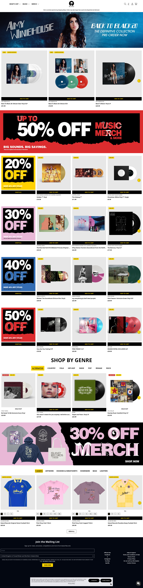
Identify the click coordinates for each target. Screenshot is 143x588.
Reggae (99, 368)
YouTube (107, 561)
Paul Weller (111, 411)
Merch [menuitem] (34, 4)
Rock (108, 368)
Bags (95, 471)
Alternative (37, 368)
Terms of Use (131, 557)
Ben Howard (40, 347)
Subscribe (47, 565)
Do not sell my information (131, 561)
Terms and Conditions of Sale (131, 554)
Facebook (107, 554)
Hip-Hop (71, 368)
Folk (62, 368)
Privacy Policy (131, 559)
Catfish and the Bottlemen (115, 195)
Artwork (49, 471)
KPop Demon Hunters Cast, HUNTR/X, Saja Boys (49, 195)
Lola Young (40, 412)
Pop (90, 368)
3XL (59, 514)
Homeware (85, 471)
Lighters (104, 471)
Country (51, 368)
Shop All (18, 192)
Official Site (107, 552)
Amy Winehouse (5, 101)
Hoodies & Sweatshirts (66, 471)
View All (72, 531)
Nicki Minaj (75, 347)
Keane (73, 412)
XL (11, 514)
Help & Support (131, 552)
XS (37, 514)
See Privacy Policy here (49, 561)
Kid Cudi (110, 347)
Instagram (107, 559)
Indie (81, 368)
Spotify (107, 563)
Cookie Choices (131, 563)
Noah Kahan (111, 296)
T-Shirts (39, 471)
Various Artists (41, 296)
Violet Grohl (4, 411)
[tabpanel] (71, 395)
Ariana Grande (76, 296)
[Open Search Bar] (125, 4)
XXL (55, 514)
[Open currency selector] (129, 4)
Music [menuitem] (25, 4)
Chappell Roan (76, 195)
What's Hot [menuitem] (13, 4)
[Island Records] (71, 4)
